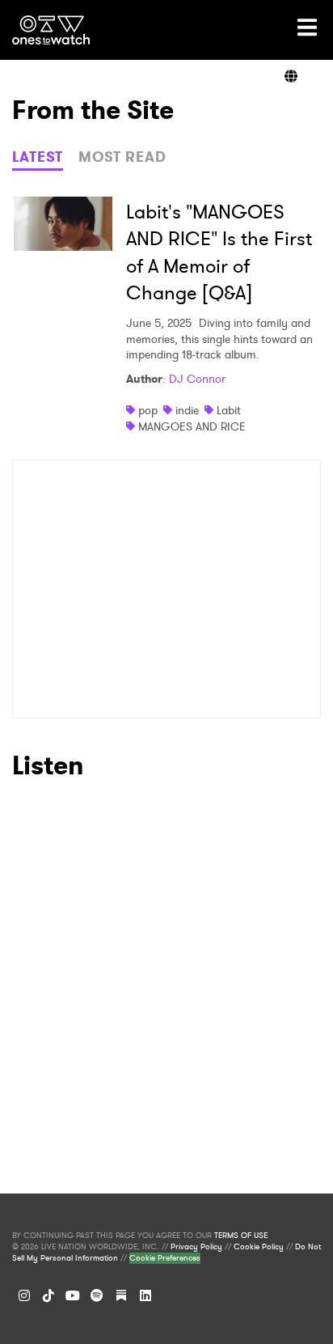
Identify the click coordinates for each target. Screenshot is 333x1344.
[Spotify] (97, 1295)
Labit (229, 410)
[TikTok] (48, 1295)
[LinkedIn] (145, 1295)
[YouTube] (73, 1295)
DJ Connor (197, 379)
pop (148, 410)
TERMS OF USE (241, 1235)
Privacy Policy (196, 1247)
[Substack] (121, 1295)
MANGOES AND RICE (192, 426)
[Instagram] (24, 1295)
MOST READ (122, 156)
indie (187, 410)
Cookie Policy (259, 1247)
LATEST (37, 156)
